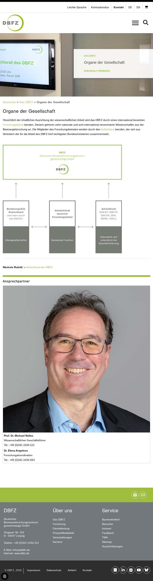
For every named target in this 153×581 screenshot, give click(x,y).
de (130, 7)
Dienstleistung (61, 528)
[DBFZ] (13, 23)
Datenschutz (54, 570)
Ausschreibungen (112, 546)
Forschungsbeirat (13, 124)
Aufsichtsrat (108, 129)
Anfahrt (72, 570)
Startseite (9, 102)
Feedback (108, 532)
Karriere (57, 541)
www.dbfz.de (21, 553)
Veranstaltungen (62, 537)
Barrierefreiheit (111, 519)
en (138, 7)
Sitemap (107, 541)
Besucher (107, 523)
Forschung (59, 523)
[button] (100, 7)
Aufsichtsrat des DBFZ (39, 267)
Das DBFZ (26, 102)
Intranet (106, 528)
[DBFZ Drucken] (135, 495)
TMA (105, 537)
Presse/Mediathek (63, 532)
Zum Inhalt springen (97, 71)
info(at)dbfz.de (21, 549)
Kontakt (87, 570)
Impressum (33, 570)
